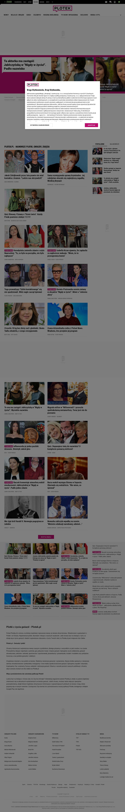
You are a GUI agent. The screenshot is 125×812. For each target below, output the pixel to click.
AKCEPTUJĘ (91, 125)
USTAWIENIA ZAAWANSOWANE (39, 125)
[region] (62, 105)
